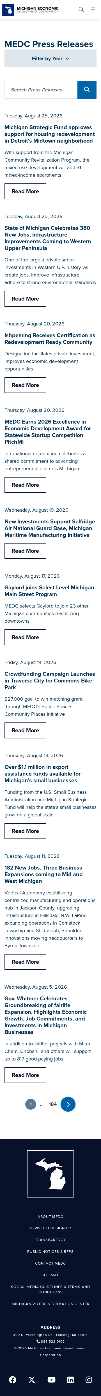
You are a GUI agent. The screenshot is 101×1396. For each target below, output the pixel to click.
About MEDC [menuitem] (50, 1217)
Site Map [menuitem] (50, 1275)
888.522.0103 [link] (53, 1341)
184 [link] (53, 1104)
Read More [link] (25, 191)
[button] (87, 90)
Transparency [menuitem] (50, 1240)
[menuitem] (81, 9)
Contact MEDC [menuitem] (50, 1263)
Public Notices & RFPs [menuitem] (50, 1251)
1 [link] (31, 1104)
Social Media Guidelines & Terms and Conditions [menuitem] (50, 1290)
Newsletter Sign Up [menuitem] (50, 1228)
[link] (30, 10)
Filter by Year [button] (48, 58)
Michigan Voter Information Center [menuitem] (50, 1304)
